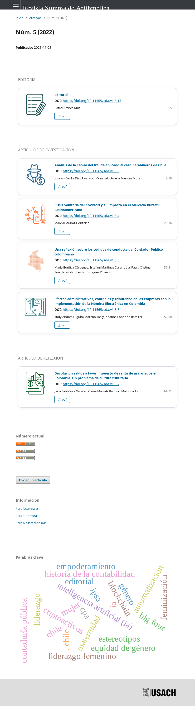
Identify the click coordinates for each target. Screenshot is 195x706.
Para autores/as (27, 516)
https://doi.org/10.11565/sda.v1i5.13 (92, 100)
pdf (64, 116)
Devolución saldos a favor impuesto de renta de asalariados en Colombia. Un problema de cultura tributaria (105, 375)
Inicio (19, 18)
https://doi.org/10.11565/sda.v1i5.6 (91, 309)
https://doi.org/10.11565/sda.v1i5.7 (91, 384)
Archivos (35, 18)
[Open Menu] (15, 5)
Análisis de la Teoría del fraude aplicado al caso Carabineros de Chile (110, 165)
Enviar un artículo (33, 480)
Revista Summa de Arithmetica (66, 7)
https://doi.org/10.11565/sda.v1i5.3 (91, 171)
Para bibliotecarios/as (31, 523)
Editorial (61, 94)
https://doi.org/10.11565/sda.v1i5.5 (91, 260)
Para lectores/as (27, 508)
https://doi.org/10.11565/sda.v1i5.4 (91, 215)
